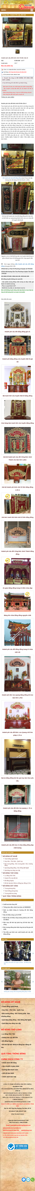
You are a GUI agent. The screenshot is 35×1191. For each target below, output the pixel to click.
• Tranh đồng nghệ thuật (9, 1006)
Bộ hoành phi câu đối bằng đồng (12, 178)
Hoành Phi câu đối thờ (18, 15)
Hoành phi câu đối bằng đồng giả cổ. (17, 331)
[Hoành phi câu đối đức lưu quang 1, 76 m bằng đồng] (17, 795)
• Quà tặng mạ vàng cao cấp (11, 1023)
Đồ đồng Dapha (9, 880)
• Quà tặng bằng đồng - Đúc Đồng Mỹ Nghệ (16, 1020)
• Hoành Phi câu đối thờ (9, 1037)
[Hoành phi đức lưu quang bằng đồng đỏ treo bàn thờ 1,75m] (17, 674)
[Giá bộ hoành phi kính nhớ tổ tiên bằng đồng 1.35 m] (17, 474)
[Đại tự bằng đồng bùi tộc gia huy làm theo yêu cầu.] (17, 757)
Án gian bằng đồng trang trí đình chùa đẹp (17, 588)
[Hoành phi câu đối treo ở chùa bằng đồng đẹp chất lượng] (17, 828)
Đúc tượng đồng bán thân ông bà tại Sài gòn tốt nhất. (18, 928)
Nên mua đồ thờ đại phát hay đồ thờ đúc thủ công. (18, 923)
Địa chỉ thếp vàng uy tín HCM (12, 915)
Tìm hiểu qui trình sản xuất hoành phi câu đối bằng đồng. (18, 933)
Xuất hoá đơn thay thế (10, 904)
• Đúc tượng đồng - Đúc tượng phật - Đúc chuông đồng (15, 1015)
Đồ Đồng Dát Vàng (10, 886)
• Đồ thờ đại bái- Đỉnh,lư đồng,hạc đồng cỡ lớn (16, 1046)
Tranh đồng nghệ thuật (11, 858)
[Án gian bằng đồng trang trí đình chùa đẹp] (17, 571)
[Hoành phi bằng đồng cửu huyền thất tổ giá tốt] (17, 345)
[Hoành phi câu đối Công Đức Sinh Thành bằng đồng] (17, 534)
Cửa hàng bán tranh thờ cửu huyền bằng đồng (17, 423)
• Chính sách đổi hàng (9, 1063)
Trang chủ (5, 15)
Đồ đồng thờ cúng (10, 873)
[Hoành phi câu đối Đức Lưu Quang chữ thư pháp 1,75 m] (17, 715)
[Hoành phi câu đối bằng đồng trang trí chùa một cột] (17, 632)
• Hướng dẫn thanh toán (9, 1070)
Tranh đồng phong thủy (11, 891)
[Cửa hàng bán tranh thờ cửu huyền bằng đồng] (17, 410)
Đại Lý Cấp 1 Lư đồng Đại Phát (12, 1104)
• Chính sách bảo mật (8, 1077)
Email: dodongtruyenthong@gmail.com (18, 1125)
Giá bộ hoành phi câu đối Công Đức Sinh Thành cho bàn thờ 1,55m (17, 458)
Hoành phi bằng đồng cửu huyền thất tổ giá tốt (17, 360)
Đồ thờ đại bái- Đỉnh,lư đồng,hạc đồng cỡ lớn (18, 883)
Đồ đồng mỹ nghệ (10, 856)
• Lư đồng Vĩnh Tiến (8, 1034)
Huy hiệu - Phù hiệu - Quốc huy (14, 861)
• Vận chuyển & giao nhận (10, 1066)
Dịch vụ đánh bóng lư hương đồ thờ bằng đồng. (18, 911)
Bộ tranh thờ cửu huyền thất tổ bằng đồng (17, 396)
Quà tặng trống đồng (12, 896)
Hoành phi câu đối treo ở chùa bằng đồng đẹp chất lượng (17, 846)
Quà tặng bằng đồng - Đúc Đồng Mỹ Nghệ (17, 868)
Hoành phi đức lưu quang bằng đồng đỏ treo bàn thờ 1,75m (17, 696)
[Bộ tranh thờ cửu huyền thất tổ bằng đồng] (17, 379)
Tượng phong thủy (10, 888)
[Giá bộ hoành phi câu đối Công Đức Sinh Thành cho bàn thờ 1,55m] (17, 440)
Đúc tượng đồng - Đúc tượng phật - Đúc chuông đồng (19, 864)
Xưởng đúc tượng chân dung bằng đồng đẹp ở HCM (17, 991)
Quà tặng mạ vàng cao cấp (12, 870)
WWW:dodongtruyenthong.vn (12, 1128)
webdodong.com (26, 1130)
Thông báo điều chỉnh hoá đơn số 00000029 (17, 907)
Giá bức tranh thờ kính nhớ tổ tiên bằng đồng (17, 517)
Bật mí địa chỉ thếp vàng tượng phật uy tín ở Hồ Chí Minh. (18, 918)
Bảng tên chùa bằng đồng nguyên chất (17, 615)
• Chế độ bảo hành (7, 1073)
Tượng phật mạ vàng (11, 893)
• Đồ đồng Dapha (7, 1041)
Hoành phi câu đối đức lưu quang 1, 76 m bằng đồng (17, 809)
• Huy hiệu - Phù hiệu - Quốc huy (12, 1010)
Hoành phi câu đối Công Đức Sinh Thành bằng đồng (17, 552)
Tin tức (4, 900)
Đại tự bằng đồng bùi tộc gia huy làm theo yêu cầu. (17, 779)
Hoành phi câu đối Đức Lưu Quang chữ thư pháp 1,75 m (17, 734)
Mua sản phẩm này (7, 65)
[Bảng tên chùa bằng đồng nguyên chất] (17, 602)
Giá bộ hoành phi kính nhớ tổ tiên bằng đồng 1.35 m (17, 488)
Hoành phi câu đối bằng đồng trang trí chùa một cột (17, 651)
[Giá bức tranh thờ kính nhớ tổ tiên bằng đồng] (17, 504)
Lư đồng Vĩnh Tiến (10, 875)
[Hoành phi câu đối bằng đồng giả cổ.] (17, 315)
